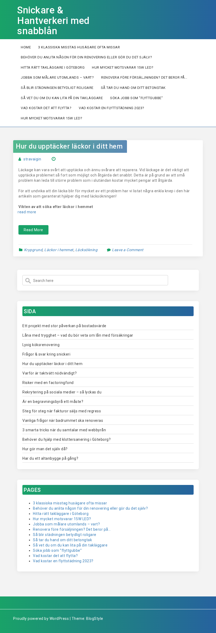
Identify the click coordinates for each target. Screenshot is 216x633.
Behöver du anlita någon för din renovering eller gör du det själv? (86, 57)
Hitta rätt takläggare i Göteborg (53, 67)
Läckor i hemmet (58, 250)
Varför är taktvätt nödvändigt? (50, 373)
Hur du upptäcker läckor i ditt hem (70, 146)
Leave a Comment (128, 250)
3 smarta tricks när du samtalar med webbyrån (64, 430)
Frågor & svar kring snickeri (46, 354)
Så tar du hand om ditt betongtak (133, 88)
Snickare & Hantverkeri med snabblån (53, 21)
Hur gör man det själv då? (45, 449)
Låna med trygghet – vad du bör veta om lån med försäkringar (77, 335)
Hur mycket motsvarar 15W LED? (123, 67)
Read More (33, 230)
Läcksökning (86, 250)
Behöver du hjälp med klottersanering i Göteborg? (66, 439)
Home (26, 47)
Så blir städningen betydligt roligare (57, 88)
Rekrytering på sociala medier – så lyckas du (61, 392)
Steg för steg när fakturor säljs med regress (61, 411)
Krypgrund (33, 250)
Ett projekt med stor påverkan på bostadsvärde (64, 326)
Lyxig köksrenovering (41, 345)
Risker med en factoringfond (48, 383)
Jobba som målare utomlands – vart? (57, 77)
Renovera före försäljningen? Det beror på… (144, 77)
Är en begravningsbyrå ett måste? (52, 401)
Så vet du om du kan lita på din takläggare (62, 98)
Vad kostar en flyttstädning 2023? (111, 108)
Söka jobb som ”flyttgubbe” (136, 98)
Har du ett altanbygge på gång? (50, 458)
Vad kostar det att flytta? (46, 108)
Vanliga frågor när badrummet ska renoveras (62, 420)
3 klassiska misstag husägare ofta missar (79, 47)
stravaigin (32, 159)
